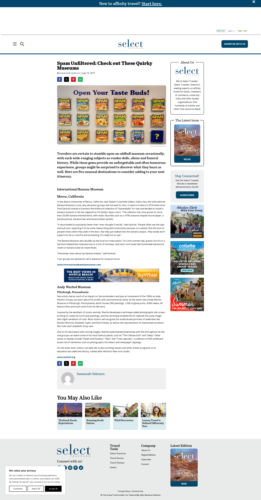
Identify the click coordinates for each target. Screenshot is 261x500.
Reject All (36, 488)
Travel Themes (117, 462)
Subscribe (146, 459)
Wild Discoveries (123, 420)
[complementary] (35, 480)
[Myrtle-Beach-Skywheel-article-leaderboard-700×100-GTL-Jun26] (111, 281)
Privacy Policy (124, 491)
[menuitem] (15, 44)
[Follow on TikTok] (81, 468)
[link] (59, 79)
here (197, 108)
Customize (18, 488)
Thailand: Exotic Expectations (67, 421)
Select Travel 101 (118, 453)
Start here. (152, 3)
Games (113, 467)
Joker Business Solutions (150, 495)
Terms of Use (137, 491)
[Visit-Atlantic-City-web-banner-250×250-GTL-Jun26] (187, 310)
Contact (145, 464)
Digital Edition (148, 454)
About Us (145, 450)
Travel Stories (117, 458)
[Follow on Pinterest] (75, 468)
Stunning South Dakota (95, 421)
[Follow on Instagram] (70, 468)
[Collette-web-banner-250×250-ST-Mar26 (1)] (187, 274)
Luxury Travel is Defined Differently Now (153, 423)
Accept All (53, 488)
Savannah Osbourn (70, 73)
